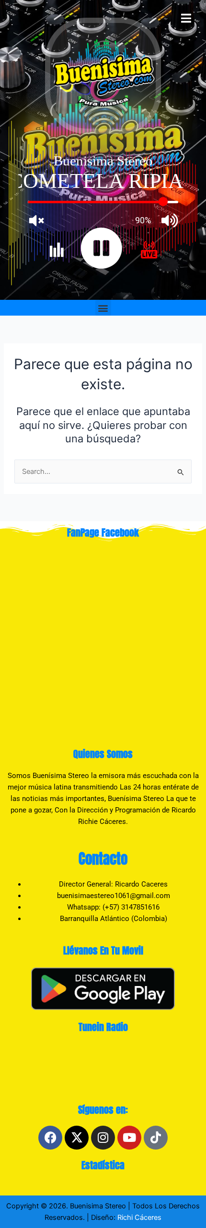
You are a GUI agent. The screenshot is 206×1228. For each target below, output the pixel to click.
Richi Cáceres (138, 1217)
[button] (103, 308)
